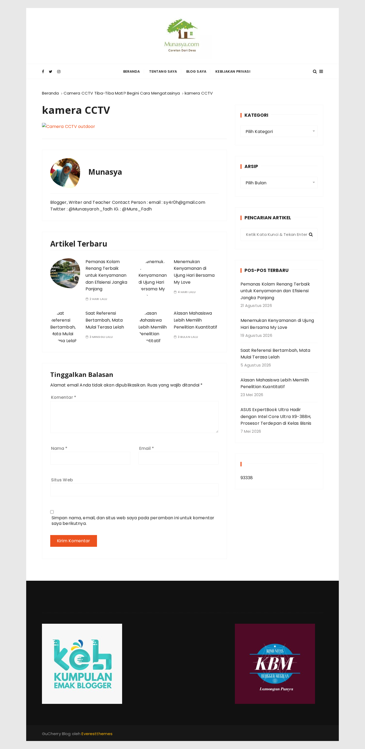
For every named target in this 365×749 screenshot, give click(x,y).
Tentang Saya (163, 71)
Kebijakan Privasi (232, 71)
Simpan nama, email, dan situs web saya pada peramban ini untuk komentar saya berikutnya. (133, 520)
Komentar (63, 397)
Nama (59, 448)
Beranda (131, 71)
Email (146, 448)
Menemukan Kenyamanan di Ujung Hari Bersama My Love (277, 323)
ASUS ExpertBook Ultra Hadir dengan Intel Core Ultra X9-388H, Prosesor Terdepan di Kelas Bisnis (276, 416)
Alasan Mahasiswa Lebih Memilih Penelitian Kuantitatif (195, 320)
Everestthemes (96, 733)
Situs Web (62, 480)
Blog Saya (196, 71)
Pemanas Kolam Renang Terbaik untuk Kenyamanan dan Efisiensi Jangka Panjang (106, 275)
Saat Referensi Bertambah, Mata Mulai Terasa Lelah (105, 320)
